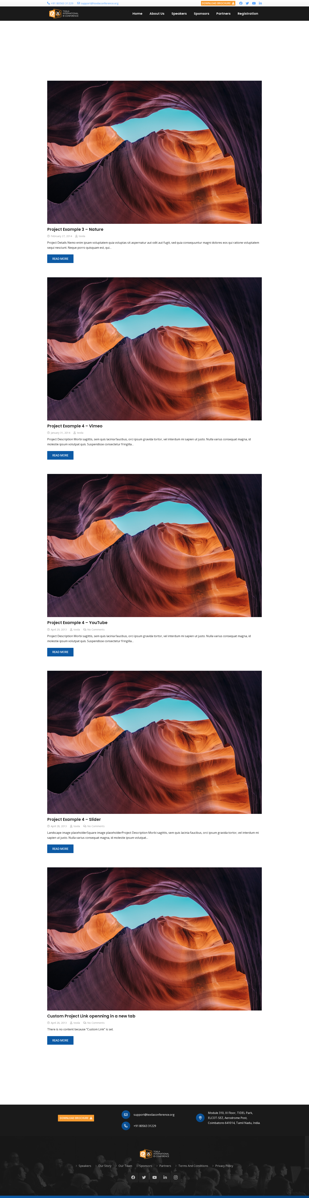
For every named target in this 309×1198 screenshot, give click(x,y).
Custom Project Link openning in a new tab (91, 1016)
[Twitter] (247, 3)
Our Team (125, 1166)
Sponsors (145, 1166)
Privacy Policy (224, 1166)
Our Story (104, 1166)
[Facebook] (240, 3)
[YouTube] (254, 3)
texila (82, 236)
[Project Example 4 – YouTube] (154, 545)
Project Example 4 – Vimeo (74, 426)
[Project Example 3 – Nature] (154, 152)
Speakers (85, 1166)
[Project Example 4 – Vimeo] (154, 348)
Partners (165, 1166)
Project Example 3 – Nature (75, 229)
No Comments (96, 629)
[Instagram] (176, 1177)
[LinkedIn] (260, 3)
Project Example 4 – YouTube (77, 622)
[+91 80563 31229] (128, 1126)
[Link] (64, 14)
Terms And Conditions (193, 1166)
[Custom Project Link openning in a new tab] (154, 938)
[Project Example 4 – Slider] (154, 742)
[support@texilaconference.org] (128, 1114)
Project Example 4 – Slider (74, 819)
